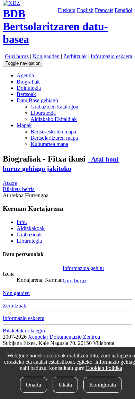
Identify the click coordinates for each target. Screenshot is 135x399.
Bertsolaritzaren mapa (54, 138)
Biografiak (28, 82)
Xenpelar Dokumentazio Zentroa (64, 337)
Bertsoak (26, 94)
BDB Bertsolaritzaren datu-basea (55, 26)
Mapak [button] (24, 125)
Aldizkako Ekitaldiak (53, 119)
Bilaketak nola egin (24, 330)
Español (123, 10)
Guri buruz (17, 56)
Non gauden (46, 56)
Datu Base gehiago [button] (37, 100)
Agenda (25, 75)
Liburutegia (43, 113)
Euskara (66, 10)
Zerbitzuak (75, 56)
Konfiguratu (102, 385)
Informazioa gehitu (83, 268)
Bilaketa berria (19, 189)
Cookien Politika (104, 368)
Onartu (33, 385)
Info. (22, 222)
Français (104, 10)
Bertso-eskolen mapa (53, 132)
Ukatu (65, 385)
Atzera (10, 183)
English (85, 10)
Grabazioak (29, 234)
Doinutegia (29, 88)
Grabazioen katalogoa (54, 107)
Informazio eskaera (111, 56)
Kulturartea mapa (49, 144)
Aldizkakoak (31, 228)
